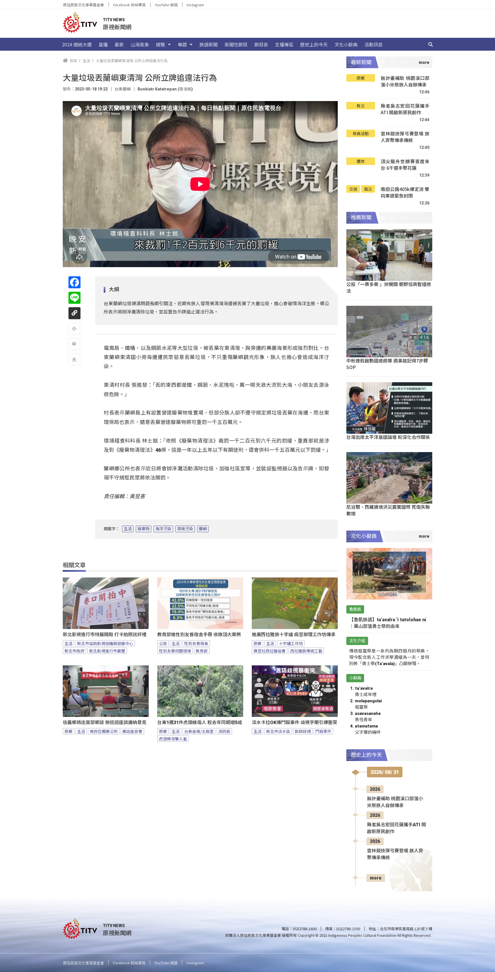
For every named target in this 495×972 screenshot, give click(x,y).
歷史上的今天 (314, 44)
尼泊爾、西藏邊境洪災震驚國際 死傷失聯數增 (388, 510)
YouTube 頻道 (166, 4)
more (376, 878)
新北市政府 (74, 651)
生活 (128, 529)
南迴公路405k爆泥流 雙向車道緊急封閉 (405, 192)
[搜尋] (431, 44)
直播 (103, 44)
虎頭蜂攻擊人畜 (173, 739)
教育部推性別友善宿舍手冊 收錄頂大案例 (199, 634)
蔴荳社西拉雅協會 (270, 651)
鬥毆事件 (323, 731)
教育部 (202, 651)
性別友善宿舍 (196, 643)
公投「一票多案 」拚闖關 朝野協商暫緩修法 (388, 287)
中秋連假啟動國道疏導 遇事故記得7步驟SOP (387, 363)
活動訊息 (373, 44)
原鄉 (258, 643)
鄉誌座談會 (132, 731)
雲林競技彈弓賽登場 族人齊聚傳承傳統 (405, 137)
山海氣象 (140, 44)
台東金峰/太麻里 (199, 731)
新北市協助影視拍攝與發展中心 (105, 643)
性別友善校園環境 (175, 651)
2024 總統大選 (77, 44)
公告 (163, 643)
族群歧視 (303, 731)
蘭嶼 (203, 529)
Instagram (195, 4)
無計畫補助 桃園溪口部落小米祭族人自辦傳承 (405, 81)
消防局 (224, 731)
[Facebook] (74, 282)
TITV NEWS (114, 19)
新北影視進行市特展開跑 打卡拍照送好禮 (104, 634)
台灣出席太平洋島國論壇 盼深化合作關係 (388, 436)
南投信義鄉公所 (104, 731)
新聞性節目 (236, 44)
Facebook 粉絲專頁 (129, 4)
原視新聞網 (117, 27)
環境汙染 (185, 529)
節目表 (261, 44)
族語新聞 (208, 44)
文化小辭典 (346, 44)
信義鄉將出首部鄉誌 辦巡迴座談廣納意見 (104, 722)
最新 (119, 44)
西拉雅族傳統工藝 (306, 651)
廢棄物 (144, 529)
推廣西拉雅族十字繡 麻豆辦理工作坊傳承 (293, 634)
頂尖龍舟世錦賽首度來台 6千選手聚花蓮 (405, 164)
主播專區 (284, 44)
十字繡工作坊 (291, 643)
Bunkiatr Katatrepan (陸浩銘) (165, 89)
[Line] (74, 298)
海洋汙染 (163, 529)
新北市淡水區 (278, 731)
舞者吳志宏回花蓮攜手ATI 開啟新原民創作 (405, 109)
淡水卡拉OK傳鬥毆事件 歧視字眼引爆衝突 (294, 722)
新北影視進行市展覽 (107, 651)
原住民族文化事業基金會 (83, 4)
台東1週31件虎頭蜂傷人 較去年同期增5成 (199, 722)
